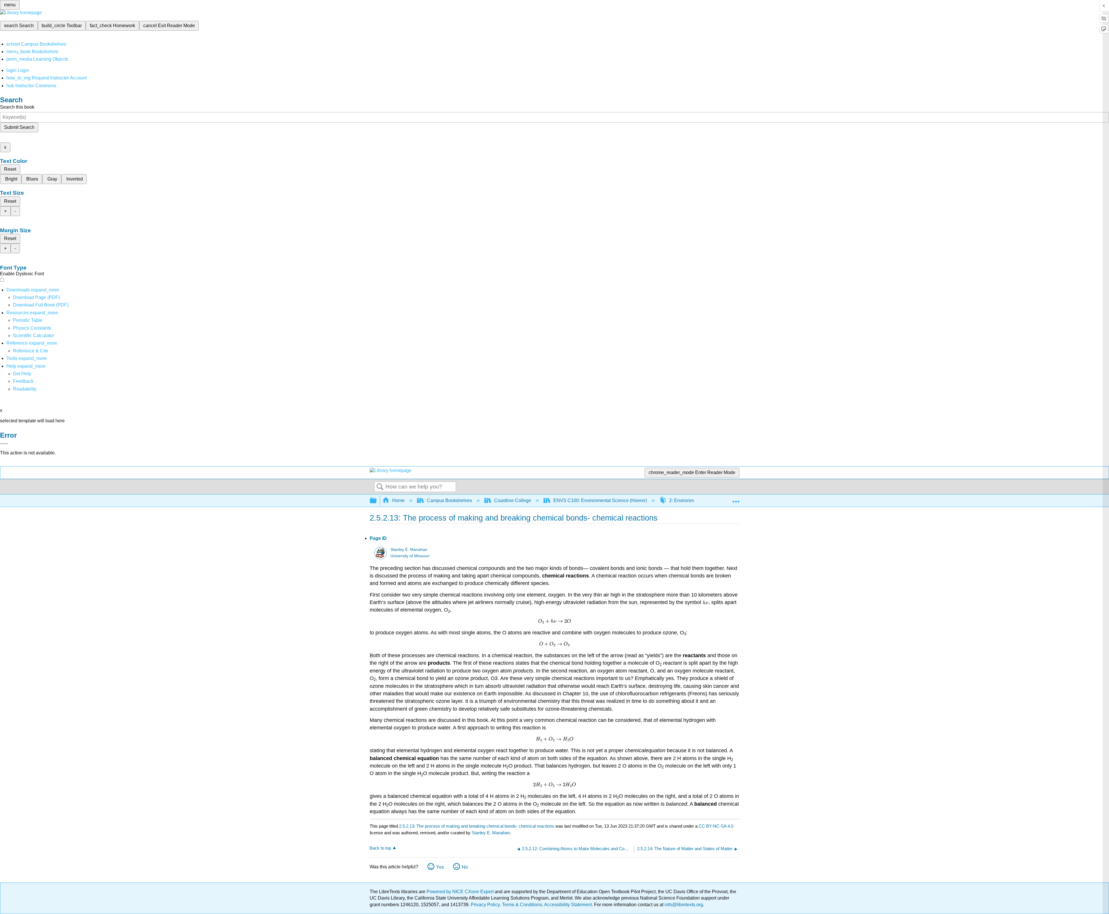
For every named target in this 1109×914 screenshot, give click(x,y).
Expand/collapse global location (735, 499)
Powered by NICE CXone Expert (461, 891)
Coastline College (512, 500)
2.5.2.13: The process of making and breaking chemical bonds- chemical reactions (476, 826)
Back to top (380, 848)
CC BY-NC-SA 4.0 (716, 826)
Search (380, 487)
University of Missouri (409, 556)
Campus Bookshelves (449, 500)
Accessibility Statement (568, 904)
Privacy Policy (485, 904)
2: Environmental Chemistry (697, 500)
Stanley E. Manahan (408, 549)
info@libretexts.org (683, 904)
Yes (440, 867)
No (465, 867)
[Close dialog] (4, 443)
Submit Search (19, 127)
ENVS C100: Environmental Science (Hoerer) (600, 500)
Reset (10, 169)
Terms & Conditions (522, 904)
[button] (23, 381)
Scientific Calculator (33, 335)
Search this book (17, 107)
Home (398, 500)
